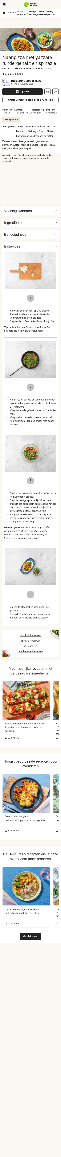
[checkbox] (3, 74)
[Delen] (55, 92)
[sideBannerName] (30, 184)
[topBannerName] (30, 22)
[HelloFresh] (30, 4)
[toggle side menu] (4, 4)
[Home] (4, 13)
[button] (30, 222)
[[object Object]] (47, 92)
